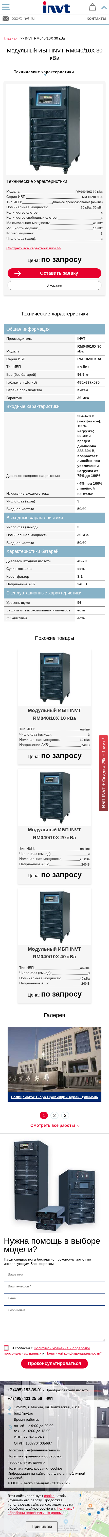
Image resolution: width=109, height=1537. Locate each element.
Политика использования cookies (35, 1468)
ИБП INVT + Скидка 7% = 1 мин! (103, 773)
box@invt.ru (22, 18)
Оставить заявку (59, 273)
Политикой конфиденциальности (72, 1353)
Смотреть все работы (52, 1125)
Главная (10, 38)
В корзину (54, 285)
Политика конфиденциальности (34, 1450)
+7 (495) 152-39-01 (48, 1390)
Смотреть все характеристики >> (33, 248)
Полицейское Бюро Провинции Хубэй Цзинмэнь (54, 1097)
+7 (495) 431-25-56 (30, 1398)
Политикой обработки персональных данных (41, 1510)
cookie (49, 1496)
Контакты (96, 18)
